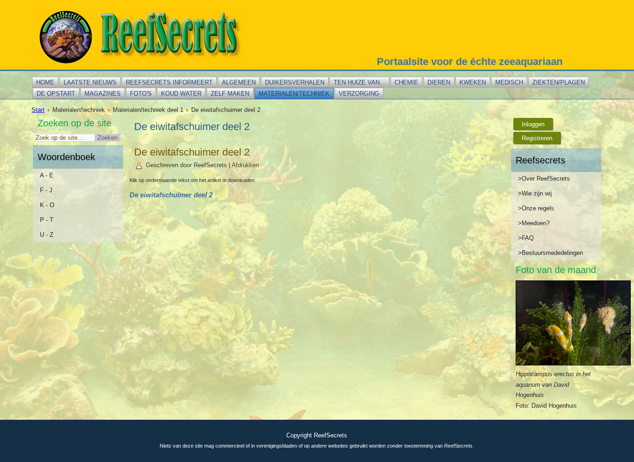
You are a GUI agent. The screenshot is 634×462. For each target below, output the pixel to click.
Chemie (406, 82)
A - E (46, 175)
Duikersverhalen (294, 82)
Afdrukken (245, 165)
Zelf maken (230, 93)
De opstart (56, 93)
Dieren (438, 82)
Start (38, 109)
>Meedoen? (534, 223)
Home (45, 82)
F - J (46, 190)
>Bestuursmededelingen (550, 252)
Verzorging (359, 93)
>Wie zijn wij (535, 193)
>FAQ (526, 237)
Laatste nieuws (90, 82)
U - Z (46, 234)
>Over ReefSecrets (544, 178)
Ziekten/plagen (558, 82)
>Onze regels (536, 208)
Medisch (509, 82)
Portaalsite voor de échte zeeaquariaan (470, 61)
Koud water (181, 93)
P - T (46, 219)
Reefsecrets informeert (169, 82)
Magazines (102, 93)
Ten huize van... (359, 82)
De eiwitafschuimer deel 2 (192, 152)
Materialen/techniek (294, 93)
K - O (47, 205)
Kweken (472, 82)
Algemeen (239, 82)
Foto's (141, 93)
